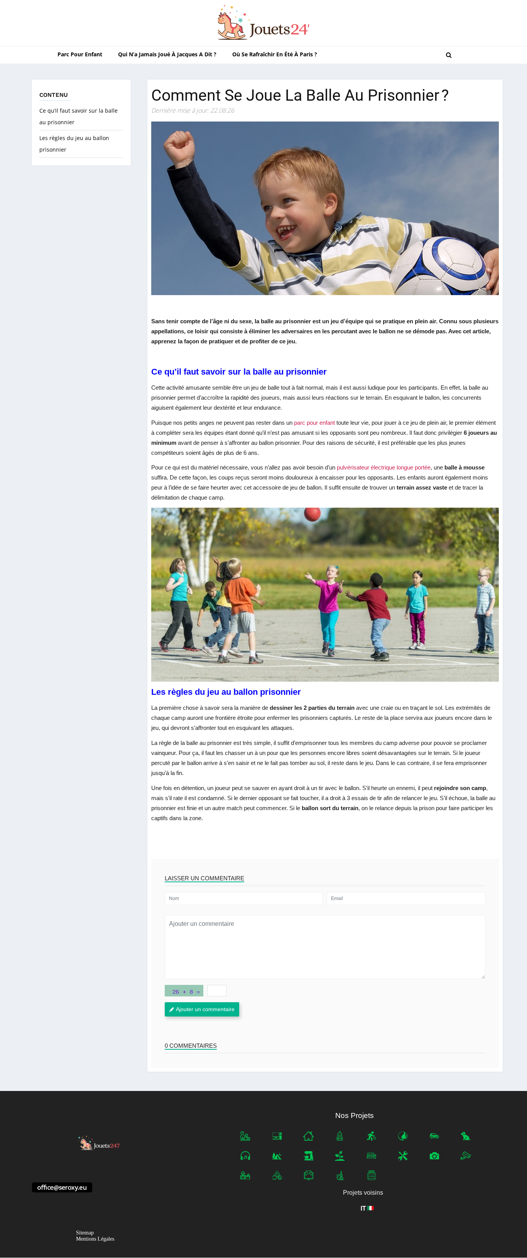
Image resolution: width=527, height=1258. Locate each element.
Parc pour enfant (79, 54)
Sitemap (85, 1233)
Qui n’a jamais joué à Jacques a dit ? (167, 54)
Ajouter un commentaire (205, 1009)
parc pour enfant (314, 422)
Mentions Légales (95, 1239)
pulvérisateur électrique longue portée (384, 467)
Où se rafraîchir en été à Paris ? (274, 54)
